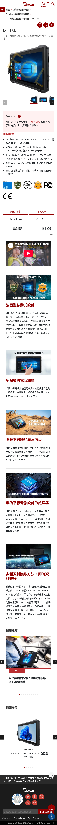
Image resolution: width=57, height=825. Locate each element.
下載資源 (42, 211)
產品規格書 (15, 211)
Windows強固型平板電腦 (17, 14)
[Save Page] (40, 25)
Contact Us (6, 818)
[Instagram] (28, 803)
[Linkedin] (28, 797)
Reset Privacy (33, 818)
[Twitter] (41, 796)
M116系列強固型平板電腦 (17, 18)
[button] (52, 808)
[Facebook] (35, 797)
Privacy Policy (19, 818)
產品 (8, 9)
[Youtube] (35, 803)
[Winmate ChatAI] (52, 816)
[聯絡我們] (45, 25)
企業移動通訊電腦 (21, 9)
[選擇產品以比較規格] (28, 219)
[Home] (2, 9)
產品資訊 (17, 228)
